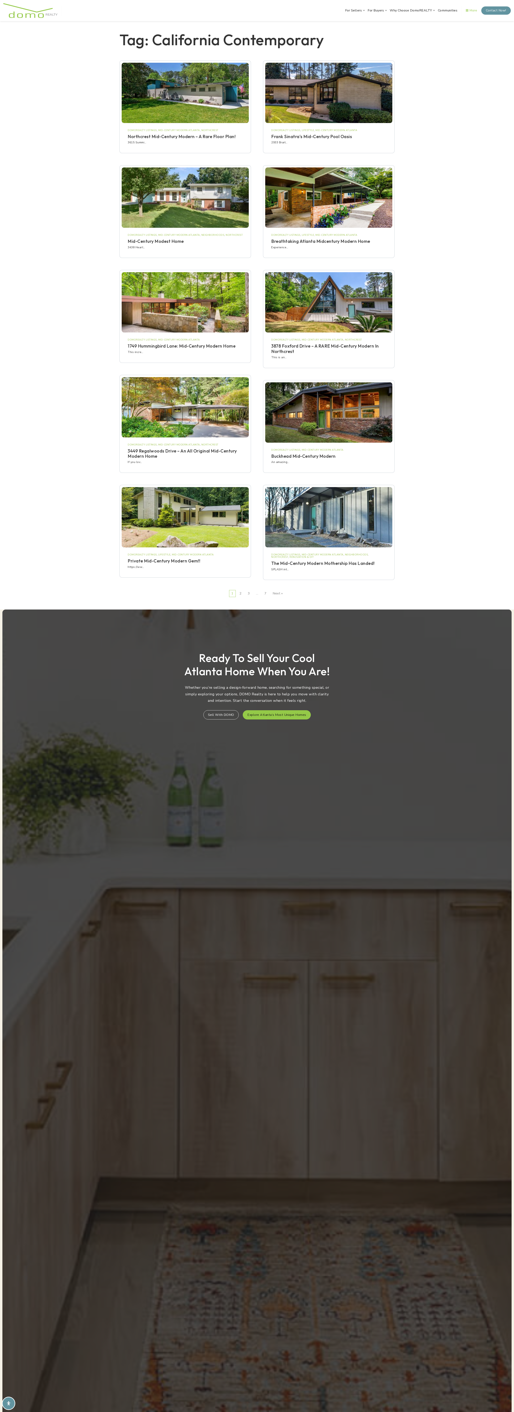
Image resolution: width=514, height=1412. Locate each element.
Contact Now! (496, 10)
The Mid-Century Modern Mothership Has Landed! (323, 563)
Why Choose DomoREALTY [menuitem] (411, 10)
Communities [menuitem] (448, 10)
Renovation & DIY (302, 557)
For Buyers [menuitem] (376, 10)
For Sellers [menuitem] (354, 10)
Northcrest (209, 130)
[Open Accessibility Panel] (8, 1403)
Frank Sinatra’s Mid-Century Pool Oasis (311, 136)
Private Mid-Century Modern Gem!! (164, 561)
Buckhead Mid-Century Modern (303, 456)
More (473, 10)
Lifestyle (164, 554)
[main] (257, 314)
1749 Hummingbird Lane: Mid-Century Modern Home (182, 346)
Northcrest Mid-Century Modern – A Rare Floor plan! (182, 136)
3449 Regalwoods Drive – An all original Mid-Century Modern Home (182, 453)
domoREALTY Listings (142, 130)
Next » (278, 593)
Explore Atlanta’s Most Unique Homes (276, 715)
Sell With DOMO (221, 715)
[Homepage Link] (30, 10)
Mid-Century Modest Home (156, 241)
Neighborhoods (212, 235)
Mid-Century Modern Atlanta (179, 130)
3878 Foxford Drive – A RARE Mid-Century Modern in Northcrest (325, 348)
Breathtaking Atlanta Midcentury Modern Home (320, 241)
